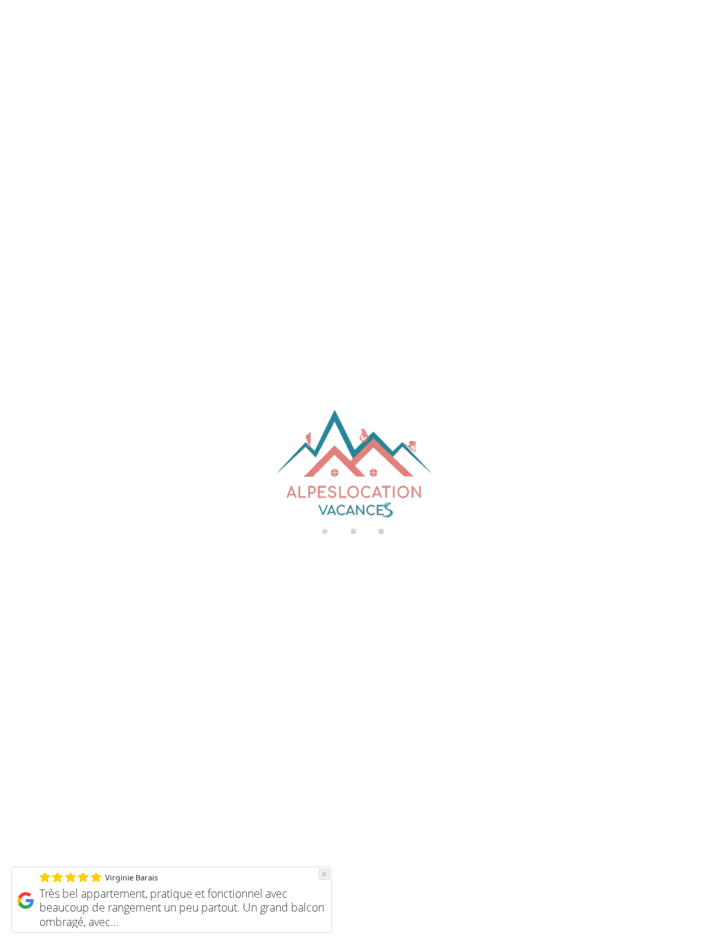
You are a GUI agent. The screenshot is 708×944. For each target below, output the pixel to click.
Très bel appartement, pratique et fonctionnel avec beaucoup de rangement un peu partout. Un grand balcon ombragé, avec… (181, 908)
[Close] (324, 874)
